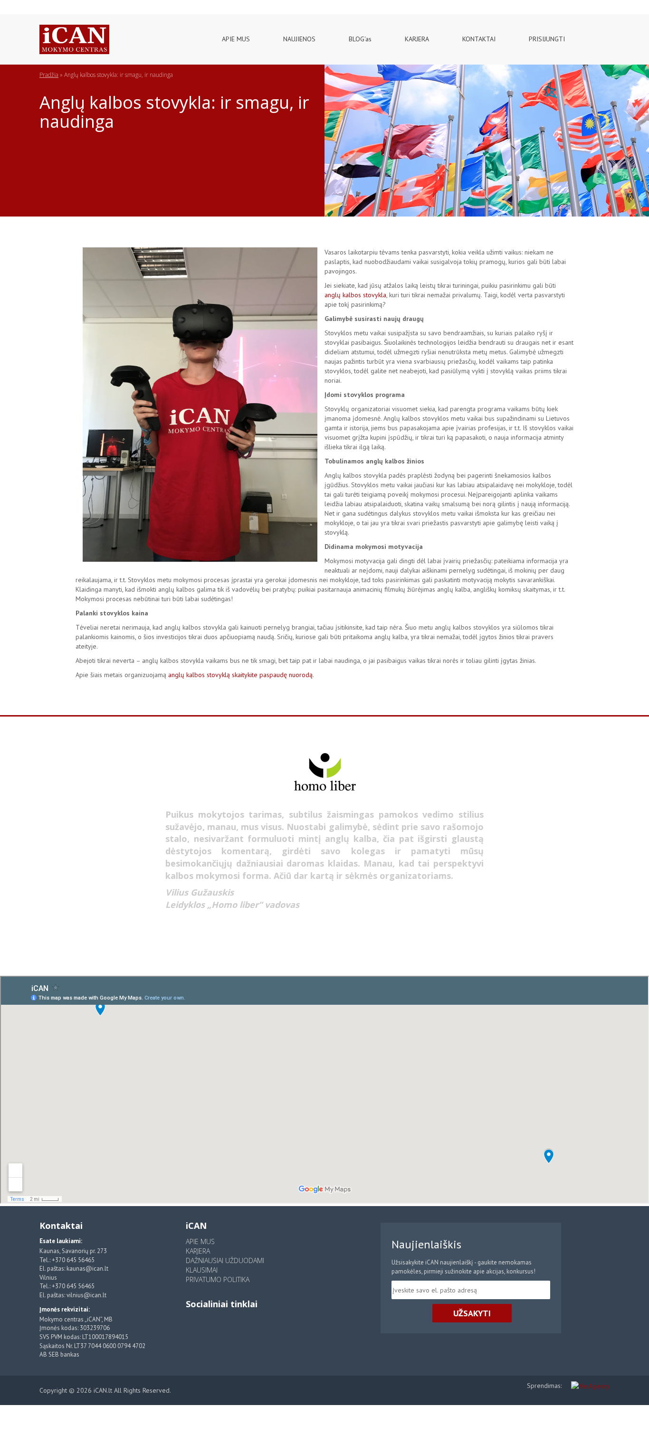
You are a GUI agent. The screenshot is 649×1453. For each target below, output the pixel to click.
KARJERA (417, 39)
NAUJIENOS (299, 39)
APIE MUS (236, 39)
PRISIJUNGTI (547, 39)
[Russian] (40, 4)
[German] (53, 4)
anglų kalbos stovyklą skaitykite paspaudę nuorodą (240, 674)
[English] (27, 4)
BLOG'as (360, 39)
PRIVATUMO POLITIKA (217, 1279)
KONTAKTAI (479, 39)
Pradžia (48, 75)
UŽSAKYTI (472, 1313)
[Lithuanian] (15, 4)
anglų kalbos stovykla (355, 295)
